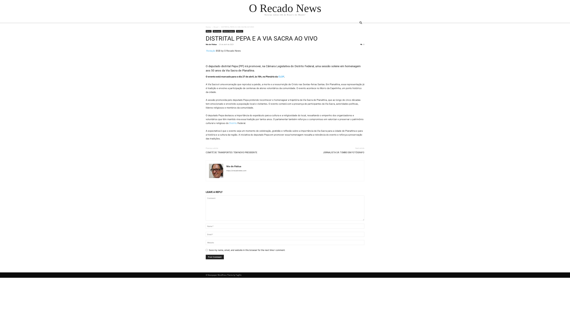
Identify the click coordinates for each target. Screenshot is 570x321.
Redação (210, 50)
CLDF (281, 76)
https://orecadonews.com (236, 171)
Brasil (216, 27)
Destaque (217, 31)
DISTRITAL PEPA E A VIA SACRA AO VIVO (262, 38)
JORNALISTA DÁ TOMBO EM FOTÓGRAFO (343, 152)
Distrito (233, 123)
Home (208, 27)
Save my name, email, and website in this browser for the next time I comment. (247, 250)
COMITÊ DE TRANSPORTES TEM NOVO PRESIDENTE (231, 152)
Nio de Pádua (211, 44)
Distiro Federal (228, 31)
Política (239, 31)
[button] (360, 23)
